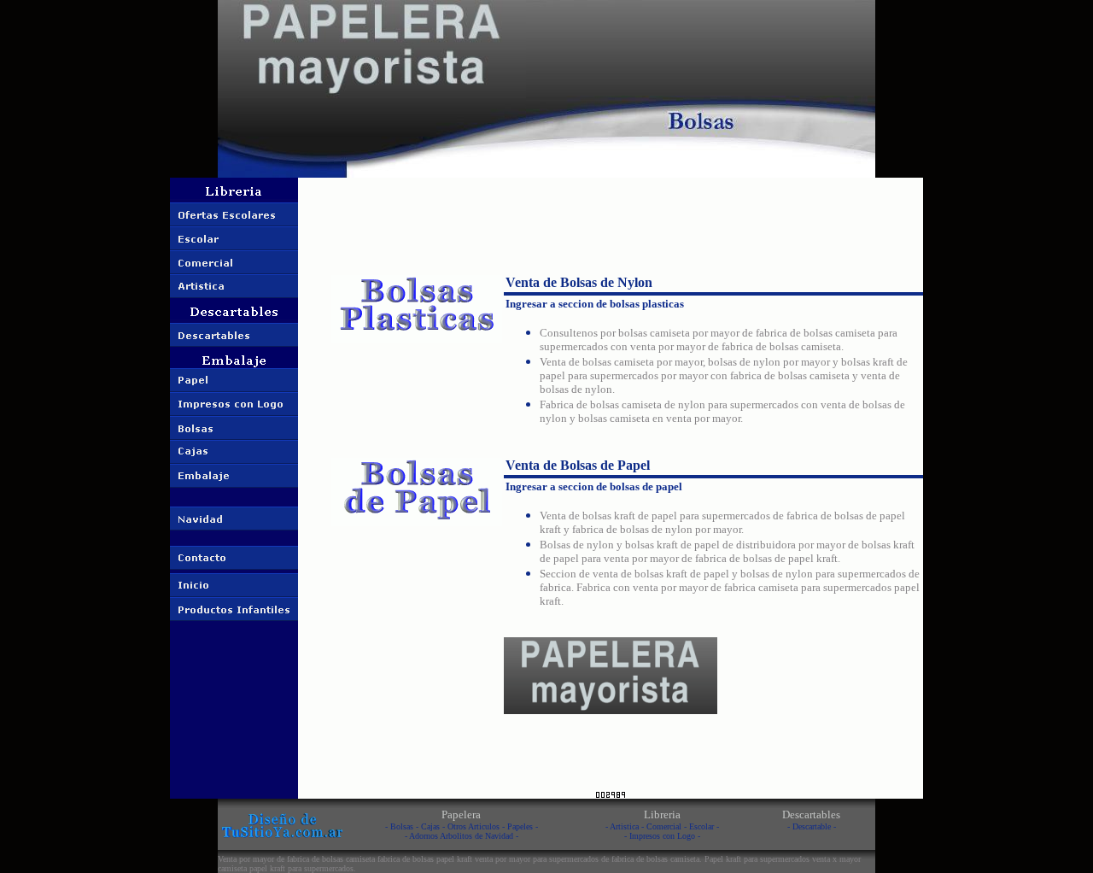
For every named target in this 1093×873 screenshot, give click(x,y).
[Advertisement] (610, 217)
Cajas (430, 826)
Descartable (811, 826)
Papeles (520, 826)
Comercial (663, 826)
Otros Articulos (473, 826)
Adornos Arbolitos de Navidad (461, 836)
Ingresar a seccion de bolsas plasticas (595, 303)
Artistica (624, 826)
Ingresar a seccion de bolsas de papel (594, 486)
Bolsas (401, 826)
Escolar (701, 826)
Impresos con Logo (662, 836)
